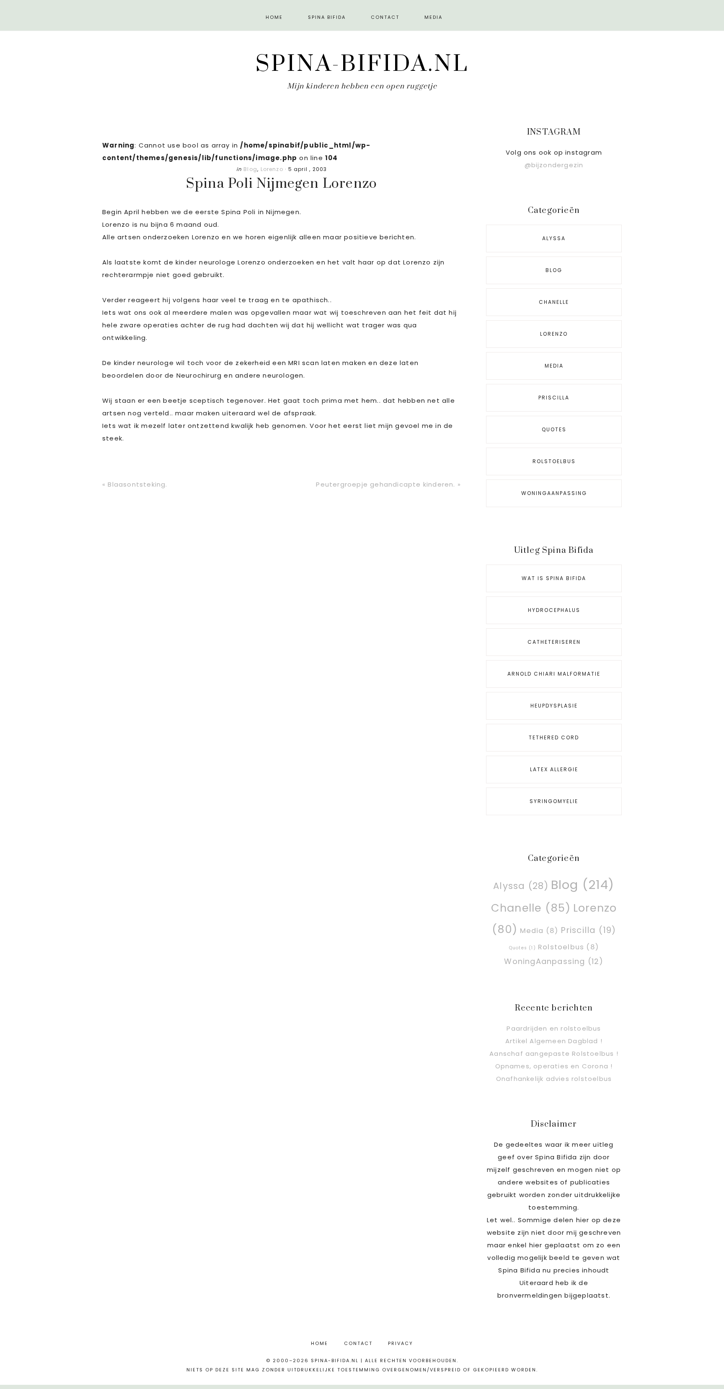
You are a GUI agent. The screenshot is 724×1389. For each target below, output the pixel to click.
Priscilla (553, 397)
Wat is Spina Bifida (554, 578)
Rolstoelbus (554, 461)
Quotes (554, 429)
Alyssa (554, 238)
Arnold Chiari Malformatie (553, 673)
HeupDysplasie (554, 705)
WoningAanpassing (554, 493)
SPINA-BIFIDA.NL (362, 64)
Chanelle (554, 302)
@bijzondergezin (554, 165)
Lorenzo (272, 169)
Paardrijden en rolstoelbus (554, 1028)
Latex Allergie (554, 769)
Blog (250, 169)
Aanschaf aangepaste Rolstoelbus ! (553, 1053)
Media (554, 365)
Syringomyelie (554, 801)
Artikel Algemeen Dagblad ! (553, 1041)
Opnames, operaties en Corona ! (554, 1066)
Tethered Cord (554, 737)
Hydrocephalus (554, 610)
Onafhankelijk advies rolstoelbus (554, 1078)
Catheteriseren (554, 641)
